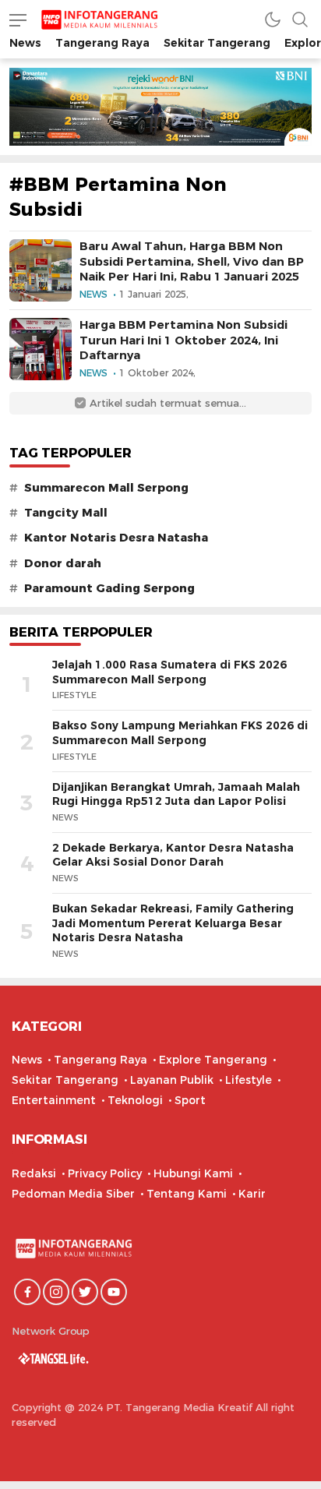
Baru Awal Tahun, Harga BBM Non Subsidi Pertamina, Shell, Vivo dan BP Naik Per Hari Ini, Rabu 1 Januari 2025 (191, 261)
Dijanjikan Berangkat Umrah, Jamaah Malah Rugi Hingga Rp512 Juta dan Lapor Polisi (176, 794)
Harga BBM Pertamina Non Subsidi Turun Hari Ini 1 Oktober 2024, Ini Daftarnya (183, 340)
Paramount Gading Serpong (109, 588)
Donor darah (62, 563)
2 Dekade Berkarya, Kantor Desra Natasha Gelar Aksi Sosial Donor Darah (173, 855)
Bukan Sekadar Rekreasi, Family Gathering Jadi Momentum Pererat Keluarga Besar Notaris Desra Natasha (173, 923)
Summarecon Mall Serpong (106, 488)
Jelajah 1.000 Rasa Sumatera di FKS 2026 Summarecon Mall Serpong (169, 672)
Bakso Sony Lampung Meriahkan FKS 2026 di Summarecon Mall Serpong (180, 732)
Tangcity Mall (66, 513)
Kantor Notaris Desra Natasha (116, 538)
